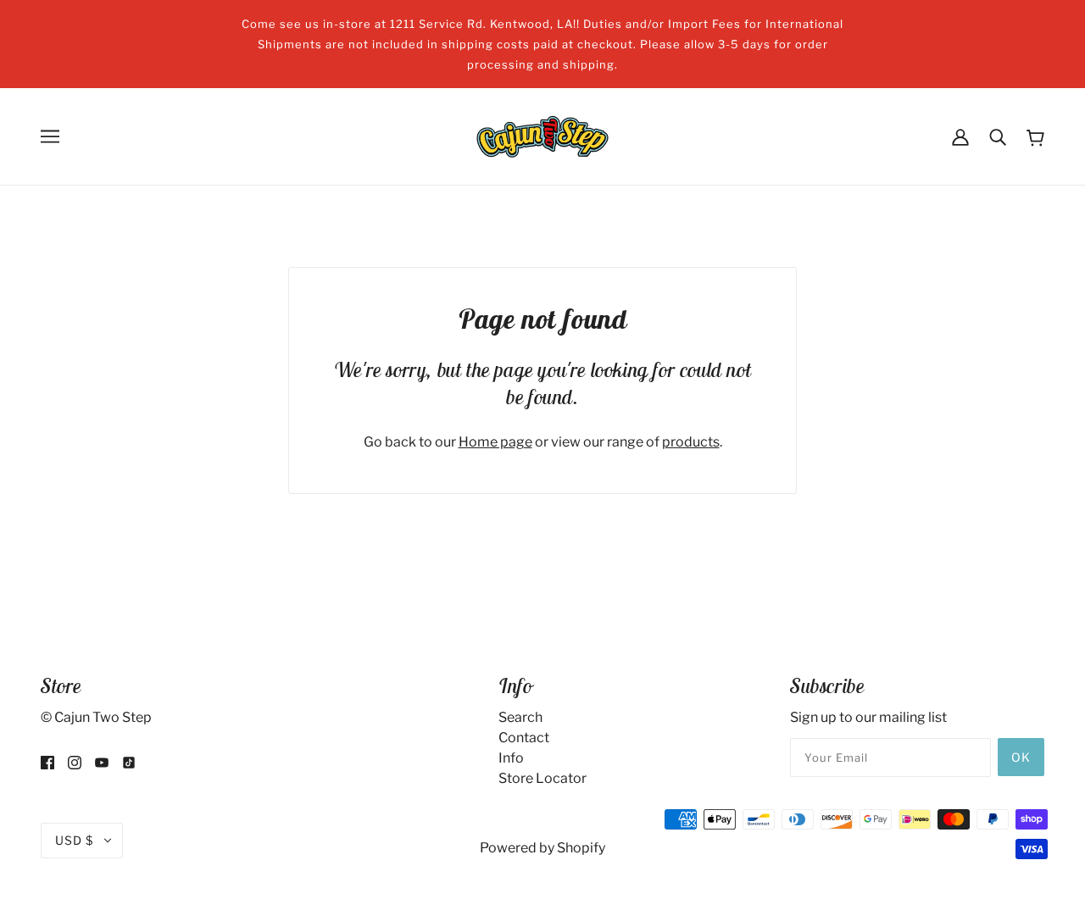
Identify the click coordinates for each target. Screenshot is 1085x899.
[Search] (997, 136)
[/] (542, 135)
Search (520, 717)
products (691, 442)
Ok (1021, 757)
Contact (523, 738)
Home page (495, 442)
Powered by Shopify (542, 848)
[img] (47, 762)
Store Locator (542, 778)
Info (511, 758)
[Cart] (1035, 136)
